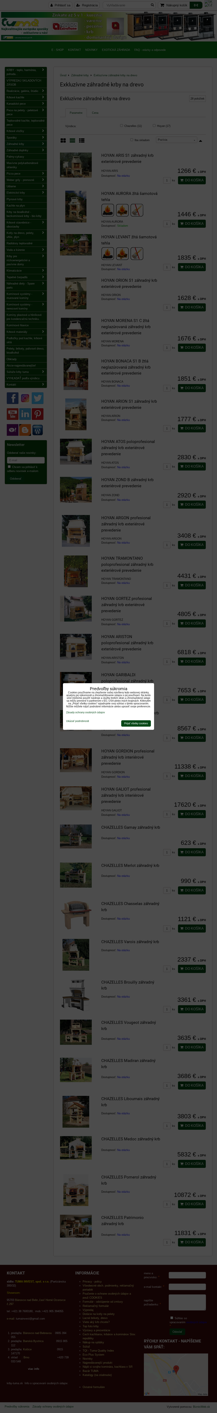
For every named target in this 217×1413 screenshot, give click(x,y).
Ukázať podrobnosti (77, 721)
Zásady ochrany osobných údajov (85, 712)
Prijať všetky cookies (136, 723)
